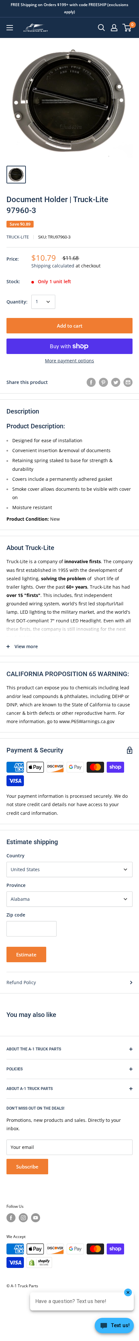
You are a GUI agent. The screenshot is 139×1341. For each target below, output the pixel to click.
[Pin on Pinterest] (103, 382)
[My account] (114, 27)
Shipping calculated (52, 266)
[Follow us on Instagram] (23, 1217)
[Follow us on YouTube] (35, 1217)
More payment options (69, 361)
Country (15, 855)
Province (16, 885)
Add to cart (69, 325)
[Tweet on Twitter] (115, 382)
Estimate (26, 954)
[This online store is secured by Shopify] (39, 1262)
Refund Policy (21, 982)
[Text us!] (114, 1327)
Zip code (15, 915)
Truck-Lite (17, 237)
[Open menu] (9, 27)
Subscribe (27, 1166)
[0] (127, 28)
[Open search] (101, 27)
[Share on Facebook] (91, 382)
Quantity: (16, 302)
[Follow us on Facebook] (11, 1217)
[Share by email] (128, 382)
